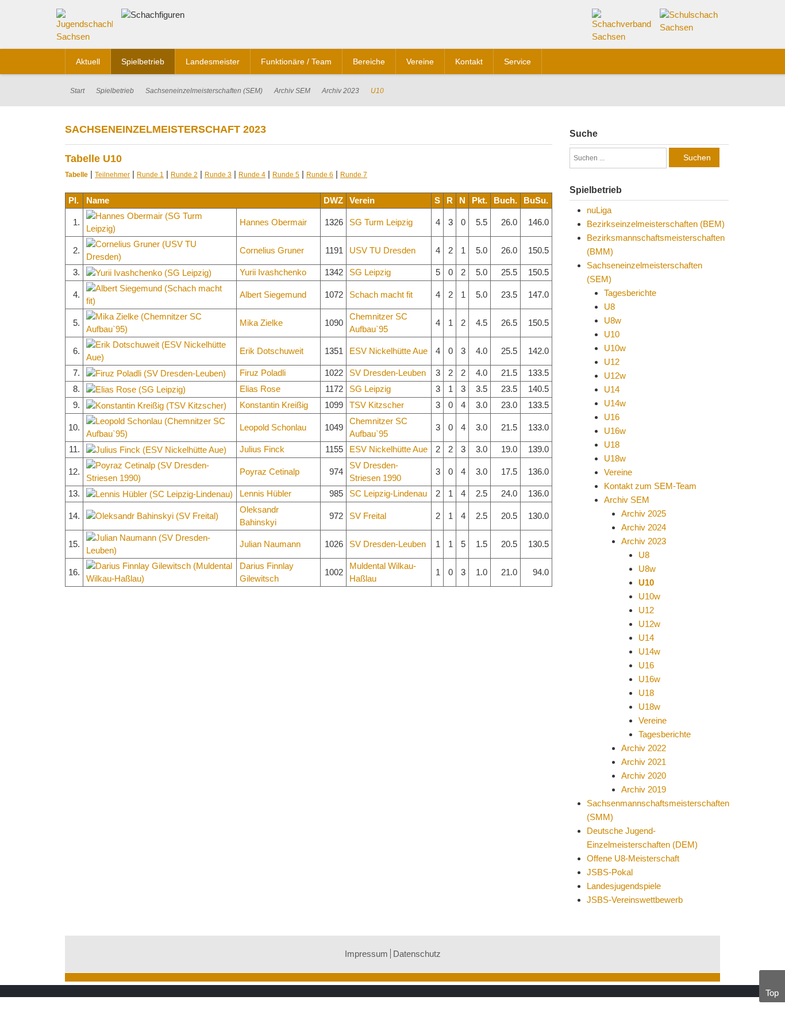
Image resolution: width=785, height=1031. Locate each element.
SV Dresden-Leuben (387, 373)
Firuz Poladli (263, 373)
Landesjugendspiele (624, 886)
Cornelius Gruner (272, 250)
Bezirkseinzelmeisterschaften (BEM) (656, 224)
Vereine (618, 472)
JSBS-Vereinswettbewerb (635, 900)
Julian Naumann (270, 544)
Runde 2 (184, 175)
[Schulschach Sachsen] (690, 20)
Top (772, 993)
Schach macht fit (381, 294)
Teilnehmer (112, 175)
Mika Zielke (261, 323)
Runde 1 (150, 175)
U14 (611, 389)
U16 (611, 417)
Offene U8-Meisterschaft (633, 858)
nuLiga (599, 210)
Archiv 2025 (643, 513)
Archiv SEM (292, 91)
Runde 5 (285, 175)
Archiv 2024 (643, 527)
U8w (612, 320)
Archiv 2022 (643, 748)
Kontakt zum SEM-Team (650, 486)
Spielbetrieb (115, 91)
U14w (615, 403)
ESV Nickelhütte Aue (388, 351)
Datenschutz (417, 954)
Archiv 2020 (643, 775)
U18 (611, 444)
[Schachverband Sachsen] (622, 25)
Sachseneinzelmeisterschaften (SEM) (204, 91)
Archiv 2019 (643, 789)
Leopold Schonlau (273, 427)
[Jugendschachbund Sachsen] (87, 28)
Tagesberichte (630, 293)
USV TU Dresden (382, 250)
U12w (615, 375)
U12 (611, 362)
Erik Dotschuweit (271, 351)
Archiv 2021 (643, 762)
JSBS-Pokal (610, 872)
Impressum (366, 954)
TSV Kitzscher (376, 405)
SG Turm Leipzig (381, 222)
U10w (615, 348)
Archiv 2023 (340, 91)
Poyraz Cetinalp (269, 471)
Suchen (697, 157)
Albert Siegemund (273, 294)
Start (77, 91)
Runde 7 (353, 175)
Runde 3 (218, 175)
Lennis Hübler (265, 493)
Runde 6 (319, 175)
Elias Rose (260, 389)
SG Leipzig (370, 272)
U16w (615, 431)
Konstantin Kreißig (274, 405)
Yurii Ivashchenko (273, 272)
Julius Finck (262, 449)
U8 (609, 306)
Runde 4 (251, 175)
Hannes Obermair (273, 222)
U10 (611, 334)
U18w (615, 458)
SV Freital (367, 516)
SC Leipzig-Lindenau (388, 493)
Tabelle (76, 175)
